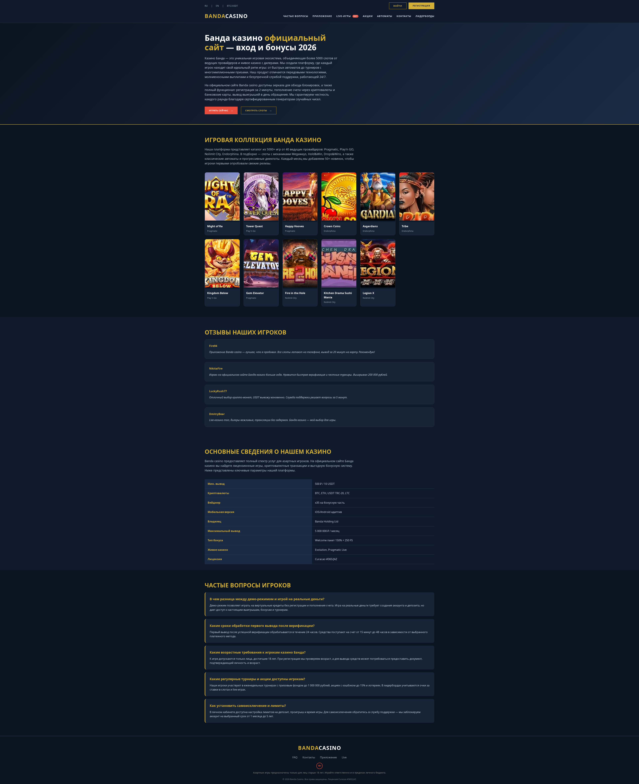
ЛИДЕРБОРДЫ (425, 16)
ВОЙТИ (397, 5)
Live (344, 757)
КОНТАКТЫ (404, 16)
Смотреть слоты (256, 110)
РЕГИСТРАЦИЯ (421, 5)
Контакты (309, 757)
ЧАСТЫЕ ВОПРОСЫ (295, 16)
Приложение (328, 757)
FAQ (295, 757)
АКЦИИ (368, 16)
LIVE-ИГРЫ (346, 16)
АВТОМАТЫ (384, 16)
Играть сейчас (218, 110)
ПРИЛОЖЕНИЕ (322, 16)
